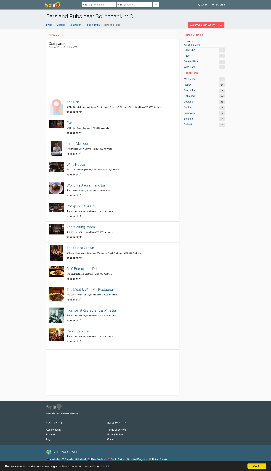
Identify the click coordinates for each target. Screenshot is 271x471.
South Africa (117, 459)
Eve (69, 123)
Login (49, 439)
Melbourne (190, 79)
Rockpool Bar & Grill (81, 206)
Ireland (82, 459)
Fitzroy (187, 84)
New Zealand (98, 459)
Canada (68, 459)
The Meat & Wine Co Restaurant (91, 289)
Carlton (187, 107)
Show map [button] (54, 35)
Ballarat (188, 124)
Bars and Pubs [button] (194, 35)
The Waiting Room (81, 227)
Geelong (188, 101)
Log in (203, 4)
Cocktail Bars (191, 61)
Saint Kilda (189, 90)
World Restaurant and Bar (86, 185)
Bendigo (188, 118)
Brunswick (189, 113)
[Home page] (52, 5)
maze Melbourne (79, 144)
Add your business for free (206, 25)
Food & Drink (193, 44)
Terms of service (116, 429)
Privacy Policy (115, 434)
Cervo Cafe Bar (78, 331)
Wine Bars (189, 67)
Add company (53, 429)
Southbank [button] (192, 73)
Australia (54, 459)
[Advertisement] (106, 73)
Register (219, 4)
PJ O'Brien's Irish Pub (82, 269)
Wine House (76, 164)
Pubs (187, 55)
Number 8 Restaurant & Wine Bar (92, 310)
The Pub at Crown (80, 248)
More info (104, 466)
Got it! (256, 466)
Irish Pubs (189, 49)
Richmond (189, 96)
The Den (73, 102)
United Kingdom (138, 459)
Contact (111, 439)
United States (159, 459)
